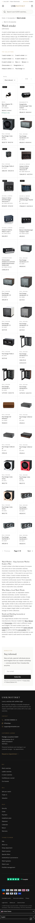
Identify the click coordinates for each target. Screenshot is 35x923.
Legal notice (5, 902)
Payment (4, 815)
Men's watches (6, 768)
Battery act (12, 902)
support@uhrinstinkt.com (11, 726)
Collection (5, 824)
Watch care (5, 864)
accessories (5, 627)
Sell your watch (6, 791)
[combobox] (17, 12)
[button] (32, 6)
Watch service (6, 851)
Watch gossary (6, 861)
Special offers (6, 854)
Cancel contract (21, 902)
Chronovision (8, 623)
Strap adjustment (7, 848)
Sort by (5, 76)
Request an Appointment (9, 754)
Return (4, 828)
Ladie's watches (6, 771)
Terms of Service (10, 682)
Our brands (5, 781)
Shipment (5, 821)
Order (3, 811)
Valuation (4, 798)
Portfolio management (8, 867)
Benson (31, 621)
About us (4, 844)
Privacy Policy (26, 680)
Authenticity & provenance (10, 857)
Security (4, 808)
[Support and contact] (31, 918)
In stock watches (7, 775)
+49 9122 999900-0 (10, 720)
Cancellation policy (6, 898)
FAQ (3, 841)
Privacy (27, 898)
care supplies (22, 630)
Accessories (11, 18)
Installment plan (6, 818)
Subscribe (17, 677)
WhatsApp (7, 723)
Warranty (4, 831)
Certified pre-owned (8, 778)
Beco (26, 621)
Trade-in (4, 795)
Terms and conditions (18, 898)
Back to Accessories (9, 22)
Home (3, 18)
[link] (7, 551)
